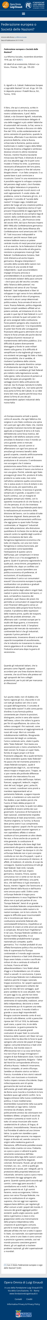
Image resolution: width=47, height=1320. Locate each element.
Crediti (29, 1299)
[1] (21, 59)
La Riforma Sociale (21, 37)
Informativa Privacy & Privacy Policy (23, 1304)
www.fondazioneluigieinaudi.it (23, 1293)
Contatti (18, 1299)
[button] (23, 13)
